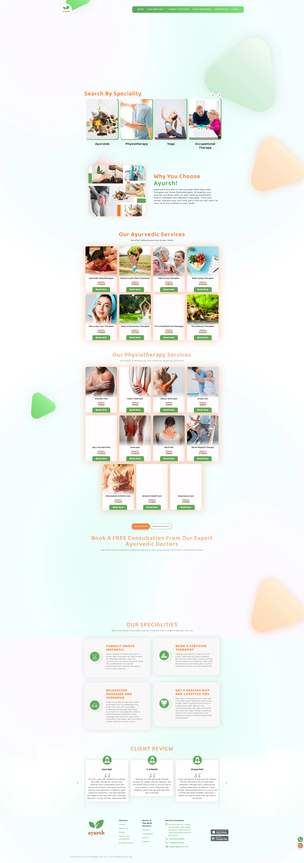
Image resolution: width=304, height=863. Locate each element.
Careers (146, 841)
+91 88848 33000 (176, 839)
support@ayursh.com (178, 846)
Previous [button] (77, 783)
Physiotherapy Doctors (161, 526)
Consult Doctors (178, 9)
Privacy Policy (126, 843)
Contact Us (221, 9)
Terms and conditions (124, 837)
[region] (152, 48)
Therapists (147, 834)
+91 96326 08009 (176, 843)
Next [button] (226, 783)
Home (141, 9)
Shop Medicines (202, 9)
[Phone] (300, 839)
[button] (301, 46)
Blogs (122, 832)
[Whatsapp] (300, 845)
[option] (111, 785)
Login (235, 9)
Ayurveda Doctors (140, 526)
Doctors (146, 830)
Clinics (145, 838)
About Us (123, 828)
